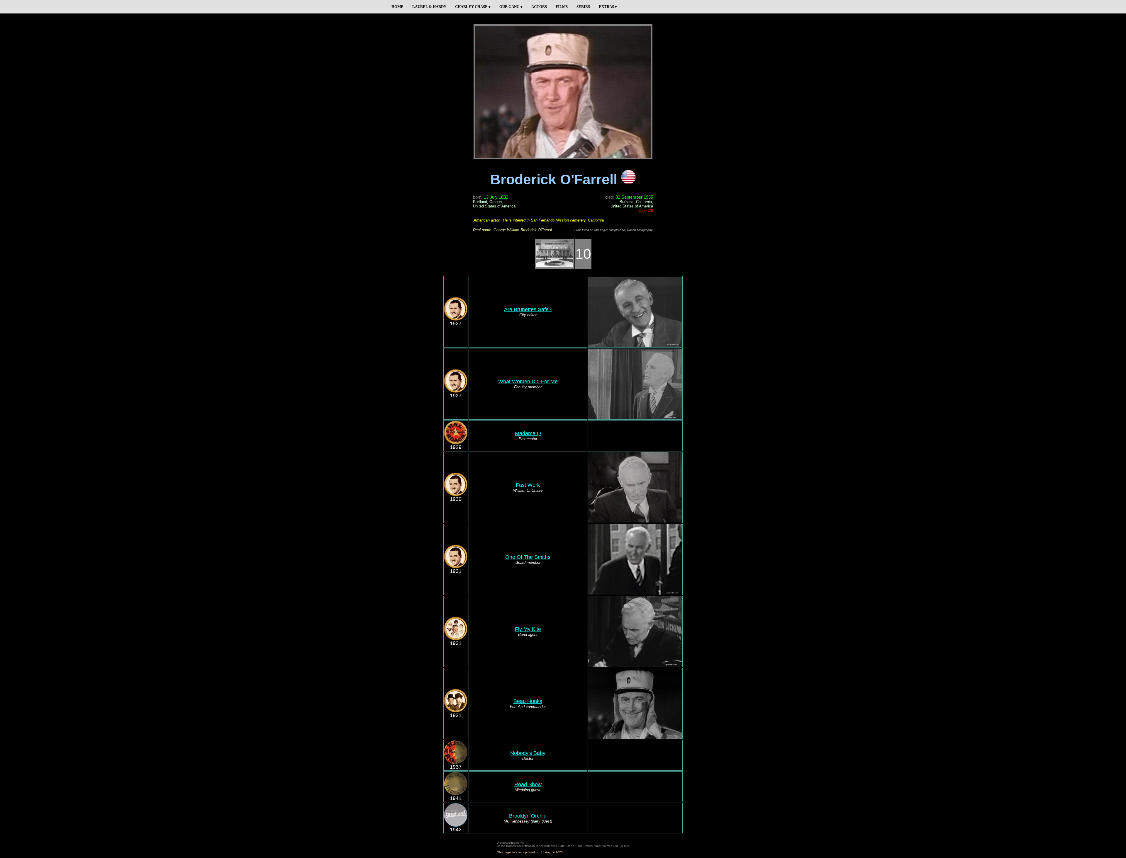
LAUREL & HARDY (429, 6)
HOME (397, 6)
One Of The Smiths (527, 557)
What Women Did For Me (528, 381)
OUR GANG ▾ (511, 6)
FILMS (562, 6)
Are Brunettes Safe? (528, 309)
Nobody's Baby (527, 753)
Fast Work (528, 485)
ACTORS (539, 6)
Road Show (528, 784)
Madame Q (528, 433)
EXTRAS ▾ (608, 6)
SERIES (583, 6)
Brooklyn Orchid (528, 816)
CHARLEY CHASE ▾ (473, 6)
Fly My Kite (528, 629)
